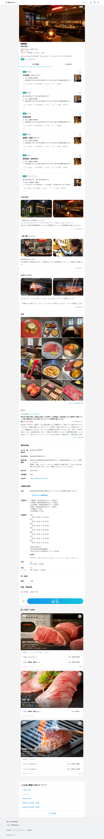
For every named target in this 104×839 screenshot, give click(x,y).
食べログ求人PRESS (12, 821)
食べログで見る (77, 437)
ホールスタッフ (32, 657)
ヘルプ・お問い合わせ (12, 825)
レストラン (26, 794)
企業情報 (29, 830)
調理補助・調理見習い (31, 159)
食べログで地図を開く (41, 495)
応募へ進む (55, 601)
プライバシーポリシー (19, 830)
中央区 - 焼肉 (26, 790)
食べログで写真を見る (75, 403)
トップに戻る (52, 813)
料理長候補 (27, 117)
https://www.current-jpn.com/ (39, 478)
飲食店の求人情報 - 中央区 (30, 803)
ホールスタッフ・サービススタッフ (36, 96)
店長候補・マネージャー (32, 75)
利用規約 (8, 830)
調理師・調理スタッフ (31, 138)
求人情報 (35, 64)
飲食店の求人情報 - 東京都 (30, 807)
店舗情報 (68, 64)
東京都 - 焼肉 (26, 798)
